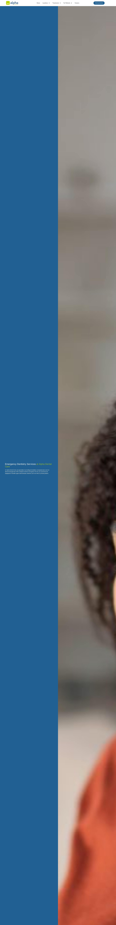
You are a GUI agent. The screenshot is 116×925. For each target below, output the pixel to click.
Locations (45, 3)
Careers (77, 3)
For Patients (67, 3)
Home (38, 3)
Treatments (56, 3)
